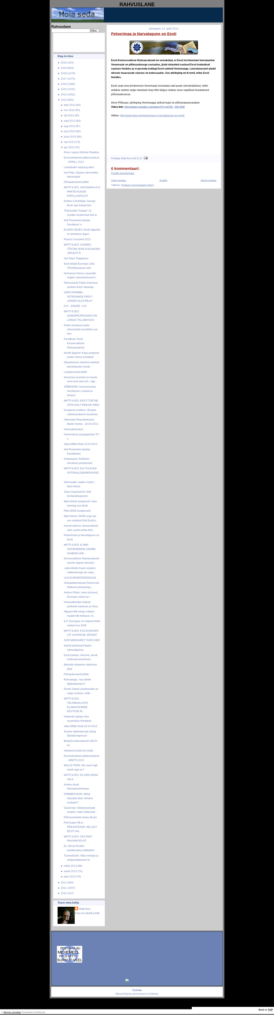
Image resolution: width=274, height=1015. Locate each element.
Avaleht (163, 180)
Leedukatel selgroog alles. (79, 167)
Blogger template (12, 1012)
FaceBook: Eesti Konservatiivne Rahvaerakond (74, 343)
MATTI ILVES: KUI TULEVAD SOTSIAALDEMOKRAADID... (82, 472)
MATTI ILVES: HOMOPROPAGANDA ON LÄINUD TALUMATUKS (80, 315)
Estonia (127, 994)
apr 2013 (69, 147)
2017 (64, 78)
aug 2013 (69, 126)
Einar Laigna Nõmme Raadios (81, 152)
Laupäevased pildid (75, 371)
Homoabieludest (73, 429)
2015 (64, 89)
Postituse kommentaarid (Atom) (137, 185)
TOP (270, 1009)
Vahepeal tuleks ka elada (78, 750)
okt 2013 (69, 115)
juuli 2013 (69, 131)
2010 (64, 893)
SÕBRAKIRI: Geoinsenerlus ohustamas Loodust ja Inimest (80, 391)
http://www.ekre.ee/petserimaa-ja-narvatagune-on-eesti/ (152, 115)
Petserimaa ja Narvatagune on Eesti (143, 34)
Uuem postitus (118, 180)
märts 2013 (70, 865)
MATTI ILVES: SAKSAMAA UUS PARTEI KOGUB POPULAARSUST (82, 191)
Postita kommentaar (122, 173)
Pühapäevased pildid (76, 182)
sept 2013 (69, 120)
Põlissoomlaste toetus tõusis (80, 817)
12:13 (139, 158)
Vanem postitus (208, 180)
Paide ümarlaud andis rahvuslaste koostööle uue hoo (81, 329)
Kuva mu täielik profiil (87, 913)
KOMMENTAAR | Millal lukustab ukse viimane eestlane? (78, 798)
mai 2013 (69, 142)
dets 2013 (69, 105)
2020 (64, 62)
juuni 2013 (70, 136)
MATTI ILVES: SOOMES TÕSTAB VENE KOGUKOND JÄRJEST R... (82, 249)
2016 (64, 84)
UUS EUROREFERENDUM (80, 577)
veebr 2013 (70, 871)
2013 (64, 99)
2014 (64, 94)
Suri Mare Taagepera (76, 258)
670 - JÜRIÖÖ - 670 (75, 306)
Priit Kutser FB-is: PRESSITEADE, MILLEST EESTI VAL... (80, 827)
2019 (64, 68)
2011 (64, 887)
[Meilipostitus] (145, 158)
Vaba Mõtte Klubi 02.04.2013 (80, 726)
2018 (64, 73)
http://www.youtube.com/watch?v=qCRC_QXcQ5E (154, 106)
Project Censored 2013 (77, 239)
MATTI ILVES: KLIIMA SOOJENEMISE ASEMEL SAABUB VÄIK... (80, 549)
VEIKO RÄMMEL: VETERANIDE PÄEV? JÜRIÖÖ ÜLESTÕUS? (78, 296)
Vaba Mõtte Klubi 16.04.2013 (80, 444)
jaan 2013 (70, 876)
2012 (64, 882)
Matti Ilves (85, 908)
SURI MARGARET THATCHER (82, 640)
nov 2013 (69, 110)
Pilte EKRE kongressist (77, 510)
